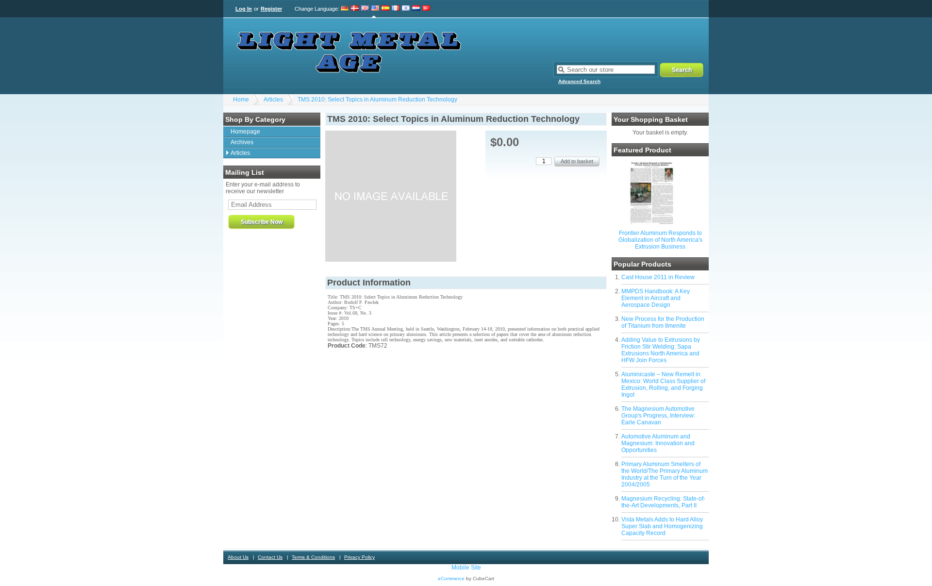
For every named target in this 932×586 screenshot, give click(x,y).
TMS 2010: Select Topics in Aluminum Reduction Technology (377, 99)
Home (241, 99)
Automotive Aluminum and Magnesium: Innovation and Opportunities (658, 443)
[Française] (395, 8)
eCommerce (451, 578)
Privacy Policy (359, 557)
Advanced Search (579, 81)
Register (271, 9)
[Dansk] (354, 8)
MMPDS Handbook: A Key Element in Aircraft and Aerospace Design (655, 298)
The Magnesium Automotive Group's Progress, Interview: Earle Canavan (658, 415)
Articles (273, 99)
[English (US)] (375, 8)
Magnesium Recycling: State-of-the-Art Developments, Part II (663, 502)
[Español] (385, 8)
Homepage (245, 131)
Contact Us (270, 557)
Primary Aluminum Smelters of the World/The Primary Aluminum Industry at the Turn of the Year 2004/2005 (664, 474)
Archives (242, 142)
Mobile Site (466, 567)
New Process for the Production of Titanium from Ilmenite (662, 322)
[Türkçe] (426, 8)
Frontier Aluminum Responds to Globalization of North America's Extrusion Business (660, 240)
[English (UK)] (365, 8)
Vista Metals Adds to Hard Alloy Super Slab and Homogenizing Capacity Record (662, 526)
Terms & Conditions (313, 557)
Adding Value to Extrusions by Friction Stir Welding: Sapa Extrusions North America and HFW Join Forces (660, 350)
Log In (243, 9)
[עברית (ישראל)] (405, 8)
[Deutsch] (345, 8)
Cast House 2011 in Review (658, 277)
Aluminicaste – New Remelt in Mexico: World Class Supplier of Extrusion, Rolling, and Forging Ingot (663, 384)
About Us (238, 557)
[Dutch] (416, 8)
